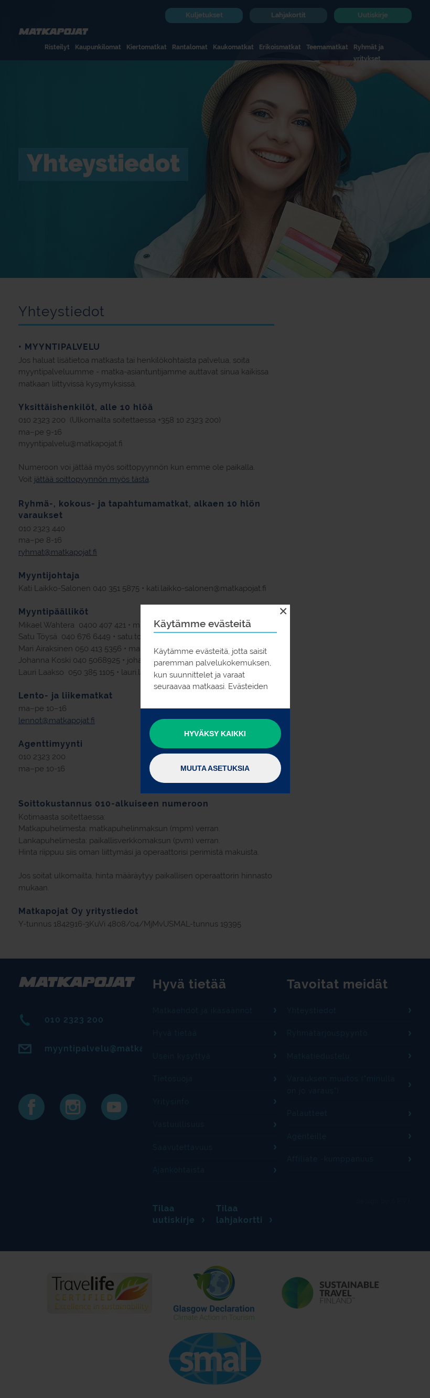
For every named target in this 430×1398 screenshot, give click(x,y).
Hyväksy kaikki (215, 733)
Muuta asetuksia (215, 768)
